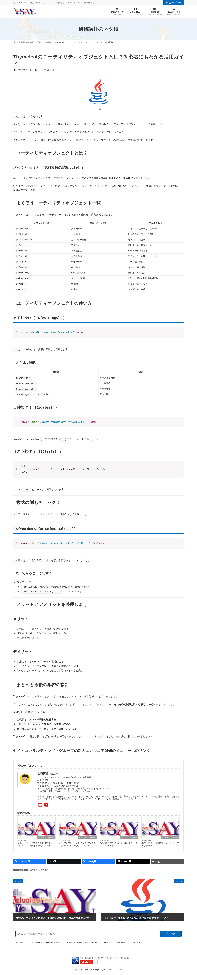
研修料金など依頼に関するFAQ (129, 942)
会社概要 (19, 942)
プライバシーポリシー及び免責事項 (44, 942)
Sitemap (107, 942)
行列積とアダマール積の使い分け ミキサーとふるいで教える (119, 844)
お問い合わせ (175, 2)
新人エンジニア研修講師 (46, 837)
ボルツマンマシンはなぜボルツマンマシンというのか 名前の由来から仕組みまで (77, 844)
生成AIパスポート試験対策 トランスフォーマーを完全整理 (160, 844)
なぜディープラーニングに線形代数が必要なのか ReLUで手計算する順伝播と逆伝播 (35, 844)
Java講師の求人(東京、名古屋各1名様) (81, 942)
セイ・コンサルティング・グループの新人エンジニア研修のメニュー (72, 750)
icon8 (98, 109)
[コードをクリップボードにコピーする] (180, 333)
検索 (172, 933)
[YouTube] (42, 804)
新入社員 (44, 870)
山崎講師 (33, 870)
